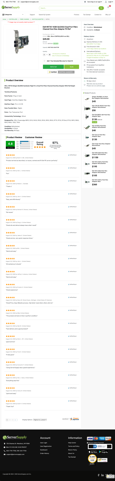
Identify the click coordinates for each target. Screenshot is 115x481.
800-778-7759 (11, 2)
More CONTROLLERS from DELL (60, 36)
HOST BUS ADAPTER (37, 19)
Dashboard (43, 450)
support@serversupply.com (30, 2)
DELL (48, 36)
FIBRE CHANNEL (24, 19)
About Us (71, 453)
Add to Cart (53, 67)
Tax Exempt (86, 15)
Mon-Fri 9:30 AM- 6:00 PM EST (16, 447)
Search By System (44, 15)
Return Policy (72, 450)
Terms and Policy (73, 446)
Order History (44, 453)
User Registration (46, 446)
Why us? (108, 15)
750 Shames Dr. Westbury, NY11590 (18, 443)
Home (4, 19)
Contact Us (98, 15)
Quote (71, 67)
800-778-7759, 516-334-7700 (16, 451)
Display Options (27, 420)
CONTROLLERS (13, 19)
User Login (43, 443)
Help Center (72, 443)
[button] (110, 476)
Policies (76, 15)
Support (32, 15)
